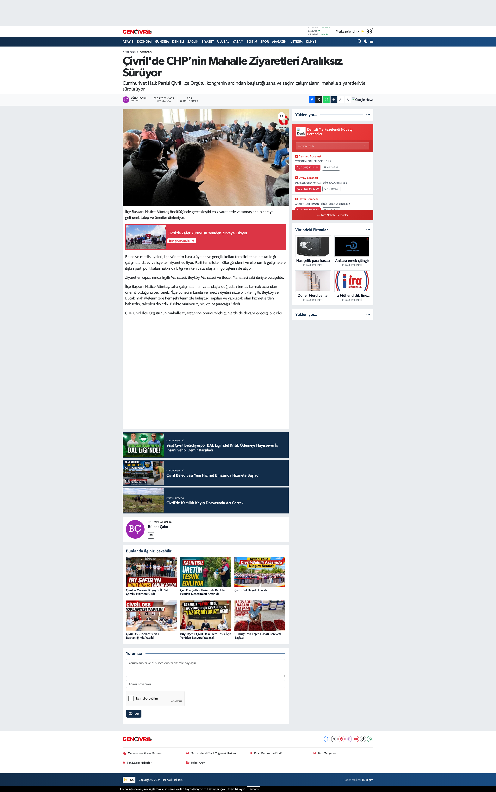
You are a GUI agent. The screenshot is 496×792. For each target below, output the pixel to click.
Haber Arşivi (198, 762)
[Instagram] (348, 739)
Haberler (129, 51)
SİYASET (208, 41)
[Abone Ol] (362, 99)
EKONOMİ (144, 41)
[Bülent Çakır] (135, 529)
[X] (334, 739)
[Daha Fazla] (334, 99)
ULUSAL (223, 41)
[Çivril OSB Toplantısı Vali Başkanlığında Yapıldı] (151, 616)
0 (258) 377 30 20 (310, 188)
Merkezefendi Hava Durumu (145, 753)
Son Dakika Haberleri (139, 762)
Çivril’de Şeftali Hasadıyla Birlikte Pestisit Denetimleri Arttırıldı (202, 592)
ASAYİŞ (128, 41)
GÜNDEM (162, 41)
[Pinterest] (341, 739)
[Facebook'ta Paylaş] (312, 99)
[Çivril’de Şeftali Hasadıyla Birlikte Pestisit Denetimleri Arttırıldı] (205, 572)
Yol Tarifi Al (332, 167)
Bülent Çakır (158, 526)
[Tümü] (368, 114)
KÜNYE (311, 41)
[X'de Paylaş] (318, 99)
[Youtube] (356, 739)
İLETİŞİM (296, 41)
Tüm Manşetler (327, 753)
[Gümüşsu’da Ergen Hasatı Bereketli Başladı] (259, 616)
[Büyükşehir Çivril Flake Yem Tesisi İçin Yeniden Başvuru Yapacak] (205, 616)
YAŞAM (238, 41)
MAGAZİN (279, 41)
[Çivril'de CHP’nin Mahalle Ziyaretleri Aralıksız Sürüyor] (206, 157)
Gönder (134, 713)
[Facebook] (327, 739)
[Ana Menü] (371, 41)
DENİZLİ (178, 41)
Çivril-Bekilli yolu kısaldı (250, 590)
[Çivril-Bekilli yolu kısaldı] (259, 572)
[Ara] (360, 41)
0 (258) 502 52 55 (309, 167)
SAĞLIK (192, 41)
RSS (131, 780)
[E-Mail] (151, 535)
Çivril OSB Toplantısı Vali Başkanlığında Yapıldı (142, 635)
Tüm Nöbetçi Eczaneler (334, 215)
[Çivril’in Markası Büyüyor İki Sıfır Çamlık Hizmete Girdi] (151, 572)
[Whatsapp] (370, 739)
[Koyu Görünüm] (365, 41)
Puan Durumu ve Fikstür (268, 753)
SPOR (264, 41)
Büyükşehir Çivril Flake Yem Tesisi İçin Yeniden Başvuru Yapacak (205, 635)
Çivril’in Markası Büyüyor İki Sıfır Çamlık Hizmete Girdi (148, 592)
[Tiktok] (363, 739)
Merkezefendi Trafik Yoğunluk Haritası (213, 753)
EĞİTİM (252, 41)
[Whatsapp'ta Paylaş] (326, 99)
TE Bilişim (367, 780)
